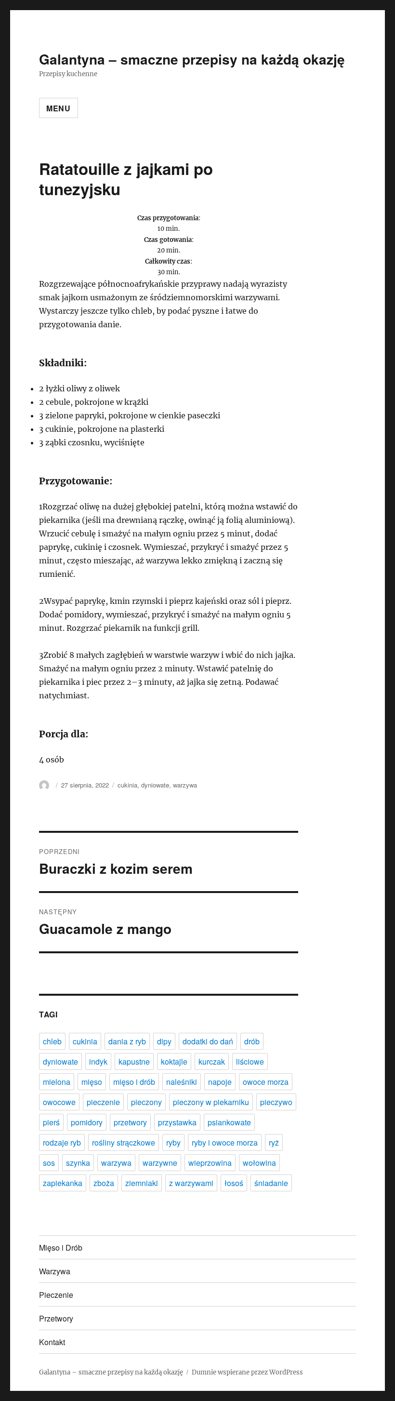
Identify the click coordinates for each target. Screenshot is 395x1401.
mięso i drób (134, 1081)
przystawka (177, 1122)
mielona (56, 1081)
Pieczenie (56, 1294)
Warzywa (54, 1271)
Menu (58, 108)
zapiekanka (62, 1182)
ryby (173, 1142)
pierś (51, 1122)
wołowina (259, 1162)
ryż (274, 1142)
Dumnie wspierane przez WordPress (247, 1372)
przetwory (130, 1122)
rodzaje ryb (62, 1142)
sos (49, 1162)
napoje (220, 1081)
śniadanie (271, 1182)
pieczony (146, 1101)
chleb (52, 1041)
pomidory (87, 1122)
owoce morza (266, 1081)
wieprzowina (210, 1162)
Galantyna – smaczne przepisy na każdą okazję (192, 59)
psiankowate (229, 1122)
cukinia (127, 784)
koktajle (174, 1061)
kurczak (211, 1061)
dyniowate (155, 784)
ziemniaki (141, 1182)
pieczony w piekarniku (211, 1101)
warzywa (185, 784)
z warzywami (191, 1182)
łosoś (233, 1182)
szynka (78, 1162)
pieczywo (276, 1101)
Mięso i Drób (60, 1247)
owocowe (59, 1101)
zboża (103, 1182)
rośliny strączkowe (123, 1142)
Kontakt (52, 1342)
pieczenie (103, 1101)
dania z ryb (127, 1041)
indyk (98, 1061)
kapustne (134, 1061)
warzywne (160, 1162)
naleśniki (181, 1081)
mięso (91, 1081)
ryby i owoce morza (225, 1142)
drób (252, 1041)
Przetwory (56, 1318)
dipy (164, 1041)
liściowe (250, 1061)
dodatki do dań (208, 1041)
